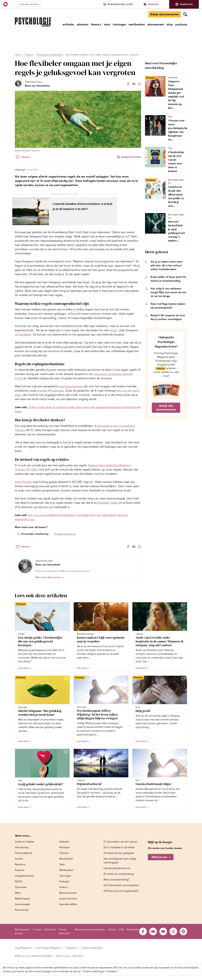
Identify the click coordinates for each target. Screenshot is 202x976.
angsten (42, 390)
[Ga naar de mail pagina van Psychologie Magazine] (153, 931)
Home (18, 54)
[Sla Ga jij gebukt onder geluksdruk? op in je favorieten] (66, 752)
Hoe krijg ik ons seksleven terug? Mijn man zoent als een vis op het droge (168, 292)
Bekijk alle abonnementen (166, 407)
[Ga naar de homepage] (33, 22)
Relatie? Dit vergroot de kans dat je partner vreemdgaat (168, 317)
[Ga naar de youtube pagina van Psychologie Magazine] (163, 931)
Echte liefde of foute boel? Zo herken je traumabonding (168, 278)
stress (113, 330)
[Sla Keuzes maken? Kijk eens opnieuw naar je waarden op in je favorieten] (124, 605)
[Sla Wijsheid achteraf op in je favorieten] (124, 752)
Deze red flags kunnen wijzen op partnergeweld (168, 305)
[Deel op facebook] (128, 83)
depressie (58, 390)
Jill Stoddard (23, 334)
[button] (184, 4)
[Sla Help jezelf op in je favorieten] (183, 679)
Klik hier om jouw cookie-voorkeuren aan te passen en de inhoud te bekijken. (156, 967)
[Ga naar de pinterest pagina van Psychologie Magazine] (183, 931)
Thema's (29, 54)
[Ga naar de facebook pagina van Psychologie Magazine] (143, 931)
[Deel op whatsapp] (139, 83)
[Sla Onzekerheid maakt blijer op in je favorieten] (183, 752)
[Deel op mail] (133, 83)
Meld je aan (159, 857)
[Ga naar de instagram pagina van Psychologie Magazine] (173, 931)
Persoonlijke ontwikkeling (49, 54)
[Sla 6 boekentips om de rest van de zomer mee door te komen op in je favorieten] (162, 150)
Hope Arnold (23, 482)
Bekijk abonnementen (164, 14)
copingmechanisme (70, 386)
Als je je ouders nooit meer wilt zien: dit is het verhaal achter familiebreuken (166, 265)
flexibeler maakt (108, 503)
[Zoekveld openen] (185, 14)
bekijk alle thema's (66, 534)
